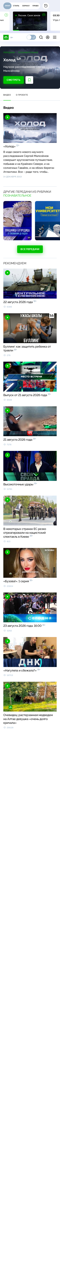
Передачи (9, 52)
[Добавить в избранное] (29, 80)
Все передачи (29, 249)
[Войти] (47, 37)
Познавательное (28, 52)
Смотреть (13, 80)
